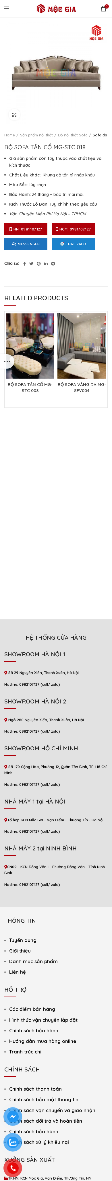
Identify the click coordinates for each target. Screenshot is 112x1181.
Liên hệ (17, 972)
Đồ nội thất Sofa (73, 135)
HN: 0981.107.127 (27, 229)
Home (9, 135)
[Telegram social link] (53, 263)
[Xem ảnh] (14, 114)
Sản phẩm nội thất (36, 135)
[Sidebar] (7, 361)
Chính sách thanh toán (35, 1089)
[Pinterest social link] (39, 263)
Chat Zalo (75, 244)
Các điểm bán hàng (32, 1009)
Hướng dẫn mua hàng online (42, 1041)
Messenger (29, 244)
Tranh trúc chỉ (25, 1052)
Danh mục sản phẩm (33, 961)
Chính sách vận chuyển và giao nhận (52, 1110)
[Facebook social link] (25, 263)
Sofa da (100, 135)
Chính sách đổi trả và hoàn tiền (45, 1121)
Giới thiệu (20, 951)
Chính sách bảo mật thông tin (43, 1099)
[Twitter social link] (31, 263)
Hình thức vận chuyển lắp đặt (43, 1020)
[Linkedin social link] (46, 263)
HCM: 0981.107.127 (75, 229)
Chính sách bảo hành (33, 1030)
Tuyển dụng (22, 940)
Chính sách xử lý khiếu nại (39, 1142)
